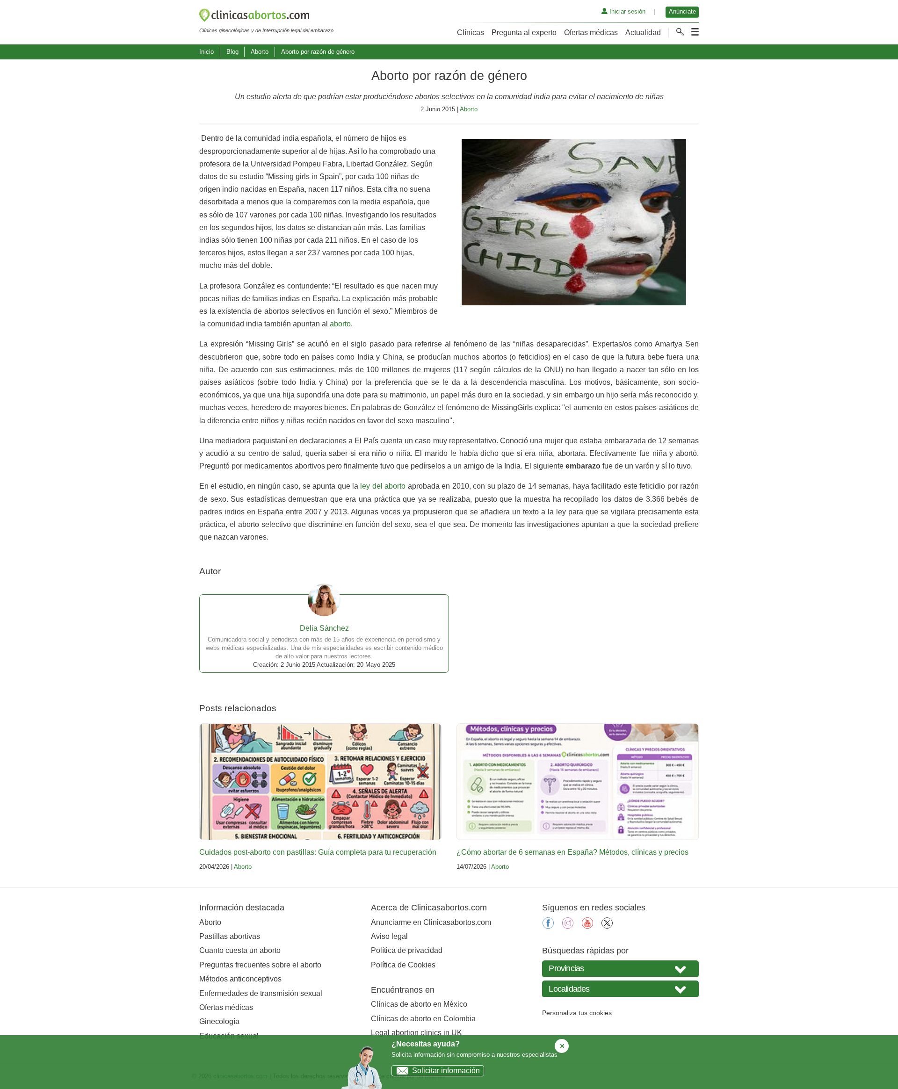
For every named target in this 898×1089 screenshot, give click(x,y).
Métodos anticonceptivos (240, 979)
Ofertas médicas (591, 32)
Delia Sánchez (324, 628)
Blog (232, 51)
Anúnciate (682, 11)
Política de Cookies (403, 965)
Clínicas (470, 32)
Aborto (259, 51)
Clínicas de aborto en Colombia (423, 1019)
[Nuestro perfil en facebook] (548, 926)
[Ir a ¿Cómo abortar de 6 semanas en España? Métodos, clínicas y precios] (577, 782)
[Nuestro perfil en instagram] (568, 926)
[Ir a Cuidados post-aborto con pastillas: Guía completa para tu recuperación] (320, 782)
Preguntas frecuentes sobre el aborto (260, 965)
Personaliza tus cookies (577, 1013)
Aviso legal (389, 936)
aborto (340, 324)
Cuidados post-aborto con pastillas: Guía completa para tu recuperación (317, 852)
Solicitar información (446, 1071)
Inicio (206, 51)
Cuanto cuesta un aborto (240, 950)
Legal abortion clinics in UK (416, 1033)
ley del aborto (383, 486)
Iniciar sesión (626, 11)
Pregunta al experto (524, 32)
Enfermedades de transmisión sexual (260, 993)
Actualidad (643, 32)
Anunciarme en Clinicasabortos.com (431, 922)
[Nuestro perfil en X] (607, 926)
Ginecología (219, 1021)
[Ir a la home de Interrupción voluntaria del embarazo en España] (266, 16)
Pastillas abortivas (229, 936)
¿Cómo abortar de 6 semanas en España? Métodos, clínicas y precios (572, 852)
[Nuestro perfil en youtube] (587, 926)
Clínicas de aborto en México (419, 1004)
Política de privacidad (406, 950)
